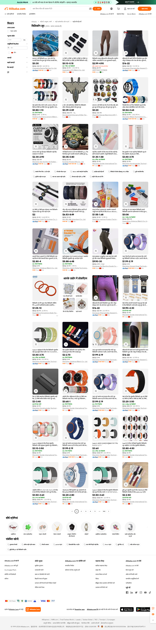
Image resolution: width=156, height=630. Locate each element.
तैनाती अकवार (45, 544)
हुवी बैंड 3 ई (121, 544)
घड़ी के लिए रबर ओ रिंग (97, 176)
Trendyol (102, 620)
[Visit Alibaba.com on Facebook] (127, 592)
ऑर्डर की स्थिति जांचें (131, 574)
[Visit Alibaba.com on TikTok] (150, 592)
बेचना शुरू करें (130, 570)
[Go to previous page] (72, 511)
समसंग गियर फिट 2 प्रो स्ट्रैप (42, 171)
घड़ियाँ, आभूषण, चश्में (46, 22)
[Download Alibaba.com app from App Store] (127, 609)
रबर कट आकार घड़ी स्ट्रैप (58, 176)
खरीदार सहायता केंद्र (101, 565)
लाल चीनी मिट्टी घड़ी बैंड (92, 544)
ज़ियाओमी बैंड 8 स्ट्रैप (74, 544)
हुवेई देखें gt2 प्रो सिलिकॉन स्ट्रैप (18, 549)
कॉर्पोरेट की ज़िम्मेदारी (10, 574)
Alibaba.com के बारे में (12, 561)
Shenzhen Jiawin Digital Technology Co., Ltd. (75, 268)
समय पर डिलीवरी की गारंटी (42, 574)
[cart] (119, 9)
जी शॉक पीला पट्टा (61, 171)
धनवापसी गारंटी (39, 570)
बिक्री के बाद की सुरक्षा (41, 579)
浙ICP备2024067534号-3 (136, 626)
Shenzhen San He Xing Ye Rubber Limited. (45, 162)
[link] (153, 608)
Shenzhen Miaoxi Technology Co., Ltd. (135, 117)
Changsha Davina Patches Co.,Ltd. (44, 68)
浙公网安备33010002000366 (115, 626)
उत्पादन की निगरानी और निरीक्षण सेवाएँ (45, 583)
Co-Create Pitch (10, 570)
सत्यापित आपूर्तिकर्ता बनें (132, 579)
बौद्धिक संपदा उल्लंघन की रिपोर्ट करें (105, 583)
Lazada (78, 620)
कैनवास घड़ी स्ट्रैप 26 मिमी (78, 176)
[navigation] (17, 266)
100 (104, 511)
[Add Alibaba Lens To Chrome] (33, 609)
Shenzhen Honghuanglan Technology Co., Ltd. (135, 163)
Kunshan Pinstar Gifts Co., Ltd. (73, 162)
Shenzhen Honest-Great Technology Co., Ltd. (135, 266)
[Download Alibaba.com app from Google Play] (143, 609)
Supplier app (80, 609)
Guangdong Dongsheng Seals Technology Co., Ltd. (45, 313)
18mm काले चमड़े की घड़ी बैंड (80, 171)
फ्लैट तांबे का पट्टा (134, 544)
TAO (95, 620)
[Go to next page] (109, 511)
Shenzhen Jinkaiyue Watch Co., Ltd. (44, 268)
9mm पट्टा (108, 544)
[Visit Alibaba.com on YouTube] (145, 592)
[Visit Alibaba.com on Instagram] (140, 592)
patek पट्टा (59, 544)
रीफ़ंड (97, 579)
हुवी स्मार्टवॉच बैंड (139, 171)
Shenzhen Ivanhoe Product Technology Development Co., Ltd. (105, 219)
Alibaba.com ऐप (92, 609)
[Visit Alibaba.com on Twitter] (136, 592)
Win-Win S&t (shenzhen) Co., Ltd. (74, 219)
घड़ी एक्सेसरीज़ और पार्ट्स (62, 22)
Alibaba (34, 22)
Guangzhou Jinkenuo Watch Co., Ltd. (135, 221)
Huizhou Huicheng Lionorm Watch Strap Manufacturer (45, 117)
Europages (111, 620)
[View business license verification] (99, 626)
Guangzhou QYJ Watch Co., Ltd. (73, 70)
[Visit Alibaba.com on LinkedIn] (131, 592)
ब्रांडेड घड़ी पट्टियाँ (99, 171)
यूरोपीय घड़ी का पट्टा (40, 176)
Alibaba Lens (14, 609)
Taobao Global (87, 620)
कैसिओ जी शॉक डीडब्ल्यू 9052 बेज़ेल (119, 171)
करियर (6, 579)
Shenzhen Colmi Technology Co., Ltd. (45, 219)
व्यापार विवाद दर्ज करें (101, 574)
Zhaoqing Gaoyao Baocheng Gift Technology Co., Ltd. (105, 115)
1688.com (54, 620)
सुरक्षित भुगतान (39, 565)
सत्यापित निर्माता (69, 565)
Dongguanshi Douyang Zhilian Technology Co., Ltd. (75, 115)
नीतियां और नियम (39, 587)
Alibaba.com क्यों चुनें (11, 565)
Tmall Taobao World (67, 620)
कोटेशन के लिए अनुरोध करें (72, 570)
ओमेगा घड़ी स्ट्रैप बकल (29, 544)
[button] (90, 8)
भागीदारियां (129, 583)
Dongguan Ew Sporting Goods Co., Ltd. (105, 266)
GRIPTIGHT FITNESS (99, 70)
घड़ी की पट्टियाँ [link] (77, 22)
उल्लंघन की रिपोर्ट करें (101, 587)
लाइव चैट (98, 570)
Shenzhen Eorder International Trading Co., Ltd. (105, 163)
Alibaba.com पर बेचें (132, 565)
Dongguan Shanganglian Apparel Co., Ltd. (135, 68)
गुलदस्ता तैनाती (13, 544)
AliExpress (45, 620)
